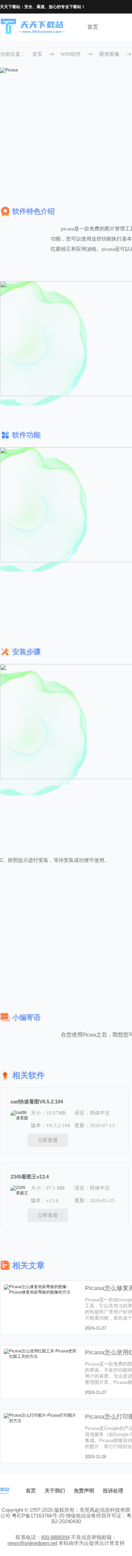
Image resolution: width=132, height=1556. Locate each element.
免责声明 (84, 1490)
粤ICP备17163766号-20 (38, 1515)
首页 (92, 27)
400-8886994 (55, 1537)
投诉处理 (113, 1490)
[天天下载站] (33, 27)
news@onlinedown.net (32, 1543)
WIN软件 (71, 54)
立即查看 (48, 1140)
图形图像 (109, 54)
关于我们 (55, 1490)
